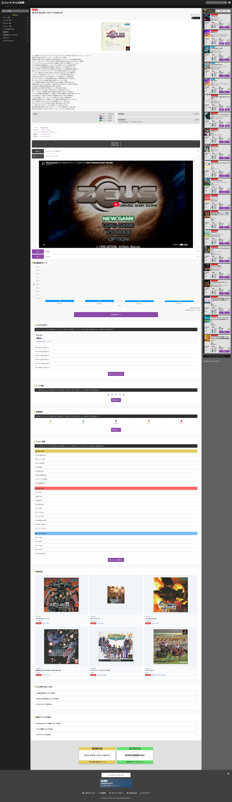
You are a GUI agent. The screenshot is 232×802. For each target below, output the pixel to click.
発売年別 (5, 32)
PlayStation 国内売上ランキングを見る (47, 699)
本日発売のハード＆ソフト (10, 35)
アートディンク (45, 134)
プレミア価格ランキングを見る (44, 729)
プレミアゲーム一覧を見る (43, 734)
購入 (224, 27)
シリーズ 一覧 (7, 20)
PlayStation (44, 128)
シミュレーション (46, 130)
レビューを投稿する (117, 560)
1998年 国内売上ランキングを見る (45, 693)
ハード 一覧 (6, 17)
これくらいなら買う (117, 374)
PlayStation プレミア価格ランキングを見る (48, 723)
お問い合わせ (133, 793)
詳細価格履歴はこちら (116, 314)
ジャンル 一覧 (7, 23)
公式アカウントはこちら (117, 775)
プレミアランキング (8, 41)
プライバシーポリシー (118, 793)
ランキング (6, 38)
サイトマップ (146, 793)
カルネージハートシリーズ (49, 132)
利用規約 (103, 793)
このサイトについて (90, 793)
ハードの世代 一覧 (8, 29)
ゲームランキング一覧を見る (44, 704)
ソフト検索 (8, 11)
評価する (117, 400)
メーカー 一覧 (7, 26)
